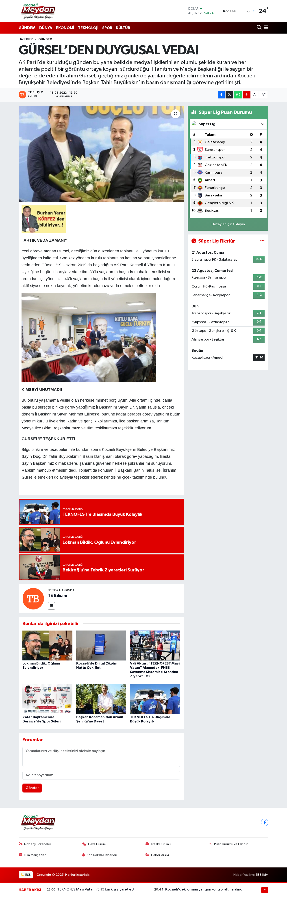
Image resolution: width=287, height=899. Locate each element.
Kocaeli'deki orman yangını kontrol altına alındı (204, 889)
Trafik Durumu (161, 844)
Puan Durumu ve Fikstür (231, 844)
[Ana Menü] (265, 28)
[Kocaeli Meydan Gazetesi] (38, 11)
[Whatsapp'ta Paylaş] (238, 94)
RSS (28, 874)
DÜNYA (45, 28)
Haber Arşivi (160, 855)
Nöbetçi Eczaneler (37, 844)
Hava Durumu (97, 844)
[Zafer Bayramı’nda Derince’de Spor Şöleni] (47, 699)
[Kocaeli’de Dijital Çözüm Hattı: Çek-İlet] (101, 645)
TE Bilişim (57, 595)
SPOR (107, 28)
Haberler (26, 39)
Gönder (32, 788)
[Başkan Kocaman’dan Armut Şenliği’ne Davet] (101, 699)
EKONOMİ (65, 28)
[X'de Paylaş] (229, 94)
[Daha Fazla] (246, 94)
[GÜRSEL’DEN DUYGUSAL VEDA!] (101, 154)
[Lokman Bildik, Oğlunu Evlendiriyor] (47, 645)
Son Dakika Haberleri (102, 855)
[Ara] (259, 28)
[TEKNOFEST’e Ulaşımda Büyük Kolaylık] (155, 699)
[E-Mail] (51, 605)
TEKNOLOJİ (88, 28)
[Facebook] (264, 822)
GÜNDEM (27, 28)
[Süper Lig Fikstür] (262, 241)
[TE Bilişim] (33, 599)
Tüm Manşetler (35, 855)
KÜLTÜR (123, 28)
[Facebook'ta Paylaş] (221, 94)
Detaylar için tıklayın (228, 224)
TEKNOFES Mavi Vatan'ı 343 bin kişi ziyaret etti (96, 889)
